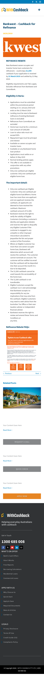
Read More (7, 430)
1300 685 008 (13, 542)
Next (37, 373)
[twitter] (36, 2)
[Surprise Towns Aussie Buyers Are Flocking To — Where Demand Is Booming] (22, 397)
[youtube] (12, 547)
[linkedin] (17, 547)
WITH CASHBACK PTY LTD (27, 668)
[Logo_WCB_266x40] (15, 8)
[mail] (21, 547)
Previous (8, 373)
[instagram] (40, 2)
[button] (4, 398)
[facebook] (33, 2)
